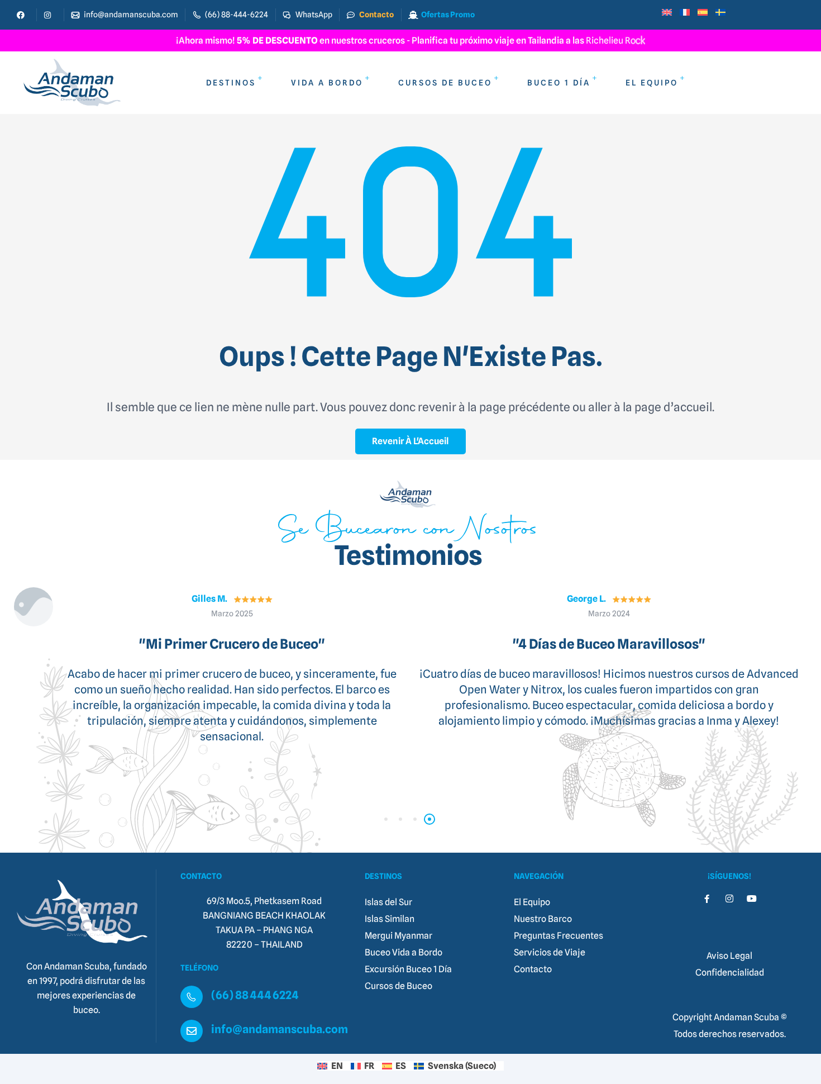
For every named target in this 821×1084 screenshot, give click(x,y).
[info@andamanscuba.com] (191, 1031)
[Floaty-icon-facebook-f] (707, 898)
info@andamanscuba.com (279, 1029)
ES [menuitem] (400, 1066)
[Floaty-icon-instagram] (729, 898)
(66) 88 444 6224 (254, 995)
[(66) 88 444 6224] (191, 997)
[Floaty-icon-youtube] (751, 898)
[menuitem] (671, 11)
